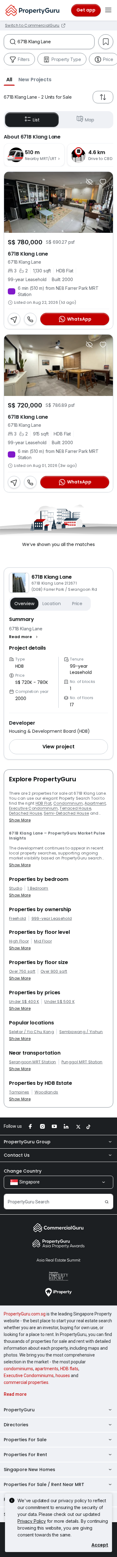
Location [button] (51, 603)
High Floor (19, 941)
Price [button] (77, 603)
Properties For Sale (25, 1440)
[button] (9, 79)
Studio (15, 888)
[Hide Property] (89, 182)
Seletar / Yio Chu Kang (31, 1031)
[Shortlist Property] (103, 182)
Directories (16, 1425)
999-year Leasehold (52, 918)
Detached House (25, 813)
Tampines (19, 1092)
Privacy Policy (31, 1521)
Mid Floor (43, 941)
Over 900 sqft (54, 971)
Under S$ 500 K (59, 1001)
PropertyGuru (19, 1410)
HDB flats (69, 1368)
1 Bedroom (37, 888)
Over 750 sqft (22, 971)
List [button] (36, 120)
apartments (46, 1368)
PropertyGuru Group (27, 1142)
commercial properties (26, 1382)
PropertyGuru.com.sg (25, 1313)
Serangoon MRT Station (32, 1062)
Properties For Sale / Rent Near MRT (44, 1484)
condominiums (18, 1368)
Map (89, 120)
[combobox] (55, 42)
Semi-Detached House (66, 813)
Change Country (22, 1171)
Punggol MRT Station (82, 1062)
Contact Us (17, 1155)
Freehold (17, 918)
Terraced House (75, 808)
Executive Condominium (33, 808)
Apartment (95, 803)
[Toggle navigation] (108, 10)
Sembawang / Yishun (81, 1031)
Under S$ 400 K (24, 1001)
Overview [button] (24, 603)
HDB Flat (44, 803)
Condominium (68, 803)
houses (63, 1375)
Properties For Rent (25, 1454)
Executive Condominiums (29, 1375)
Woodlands (46, 1092)
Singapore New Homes (29, 1469)
